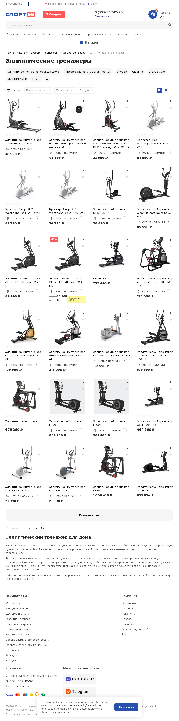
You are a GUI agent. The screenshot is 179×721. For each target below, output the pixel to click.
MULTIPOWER (17, 79)
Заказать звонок (105, 16)
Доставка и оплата (70, 34)
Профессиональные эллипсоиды (88, 71)
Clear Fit (137, 71)
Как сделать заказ (17, 608)
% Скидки (12, 655)
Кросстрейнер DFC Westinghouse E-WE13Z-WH (153, 143)
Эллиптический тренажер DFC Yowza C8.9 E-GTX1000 (111, 353)
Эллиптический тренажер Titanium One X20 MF (23, 141)
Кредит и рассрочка (100, 34)
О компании (129, 603)
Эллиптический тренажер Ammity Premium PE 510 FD (155, 282)
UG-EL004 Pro (102, 278)
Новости (127, 619)
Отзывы (136, 34)
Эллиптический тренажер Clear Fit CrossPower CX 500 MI (155, 355)
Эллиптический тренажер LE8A (111, 488)
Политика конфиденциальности (26, 714)
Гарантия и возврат (18, 619)
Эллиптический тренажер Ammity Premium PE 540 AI (67, 355)
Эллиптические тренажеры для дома (33, 71)
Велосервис (30, 34)
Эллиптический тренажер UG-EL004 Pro (155, 423)
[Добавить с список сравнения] (39, 101)
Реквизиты (128, 613)
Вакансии (128, 624)
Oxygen (122, 71)
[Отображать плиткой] (159, 90)
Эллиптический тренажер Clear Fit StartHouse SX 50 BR (155, 212)
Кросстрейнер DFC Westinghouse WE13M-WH (67, 210)
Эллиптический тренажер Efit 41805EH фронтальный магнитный (67, 143)
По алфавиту (64, 90)
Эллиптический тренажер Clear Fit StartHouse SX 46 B (23, 282)
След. (45, 528)
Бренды (11, 660)
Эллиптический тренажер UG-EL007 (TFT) (155, 488)
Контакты (48, 34)
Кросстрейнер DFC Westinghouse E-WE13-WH (23, 210)
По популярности (37, 90)
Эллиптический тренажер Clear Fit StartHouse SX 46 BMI (67, 282)
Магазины (12, 34)
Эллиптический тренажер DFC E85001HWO (23, 488)
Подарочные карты (18, 629)
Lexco (36, 79)
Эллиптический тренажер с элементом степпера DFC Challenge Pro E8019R (111, 143)
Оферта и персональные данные (26, 645)
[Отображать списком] (165, 90)
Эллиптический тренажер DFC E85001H (67, 488)
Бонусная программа (19, 624)
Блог (125, 634)
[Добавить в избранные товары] (39, 107)
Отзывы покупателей (135, 629)
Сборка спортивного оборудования (28, 639)
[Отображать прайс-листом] (171, 90)
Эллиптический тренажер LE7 (23, 423)
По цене (85, 90)
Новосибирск (14, 3)
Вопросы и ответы (17, 650)
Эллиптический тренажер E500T (111, 423)
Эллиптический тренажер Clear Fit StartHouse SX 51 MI (23, 355)
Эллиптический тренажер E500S (67, 423)
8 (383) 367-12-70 (109, 12)
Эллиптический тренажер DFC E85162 (111, 210)
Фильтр (15, 90)
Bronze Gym (156, 71)
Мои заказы (13, 603)
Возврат (122, 34)
